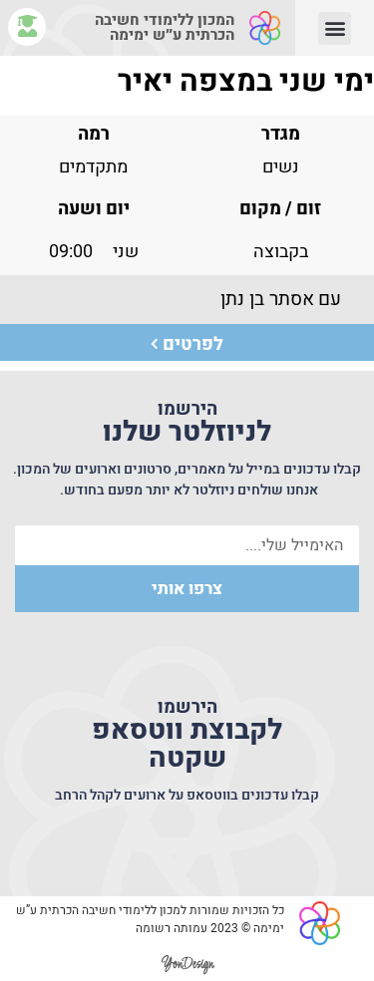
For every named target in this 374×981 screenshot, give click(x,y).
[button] (334, 28)
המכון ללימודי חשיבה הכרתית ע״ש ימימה (164, 27)
